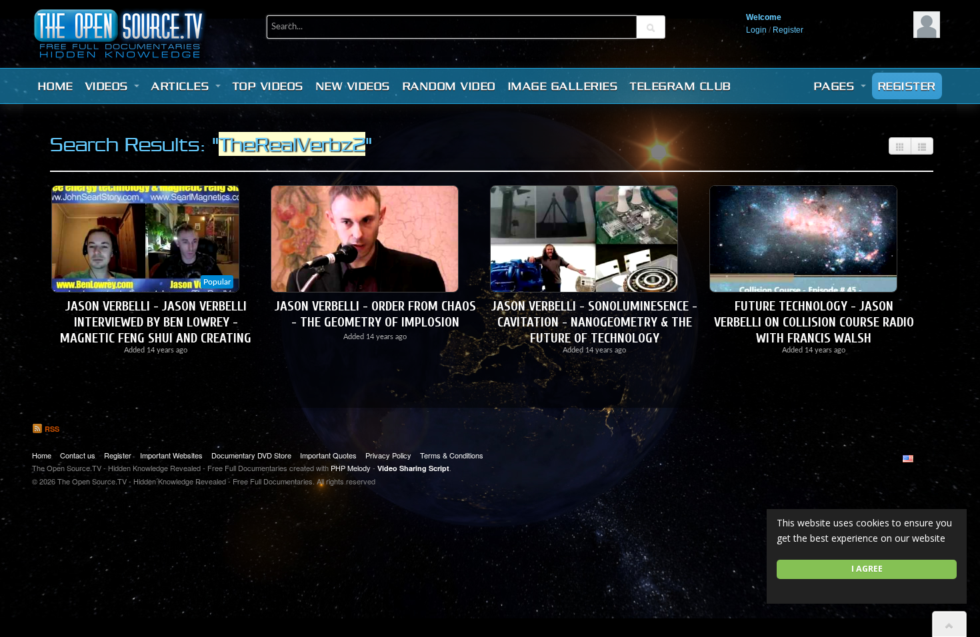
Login (756, 30)
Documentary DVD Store (251, 455)
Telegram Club (680, 86)
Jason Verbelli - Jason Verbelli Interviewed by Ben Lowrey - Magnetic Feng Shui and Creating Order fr (155, 330)
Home (55, 86)
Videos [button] (109, 86)
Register (788, 30)
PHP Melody (351, 467)
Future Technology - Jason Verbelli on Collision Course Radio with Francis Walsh (814, 322)
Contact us (77, 455)
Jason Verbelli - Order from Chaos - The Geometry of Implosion (375, 314)
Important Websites (171, 455)
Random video (449, 86)
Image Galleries (563, 86)
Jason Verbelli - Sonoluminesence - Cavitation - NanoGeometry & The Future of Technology (594, 322)
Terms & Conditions (451, 455)
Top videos (268, 86)
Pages (836, 86)
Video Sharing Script (413, 468)
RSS (51, 429)
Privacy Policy (388, 455)
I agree (867, 568)
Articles (182, 86)
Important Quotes (328, 455)
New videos (353, 86)
